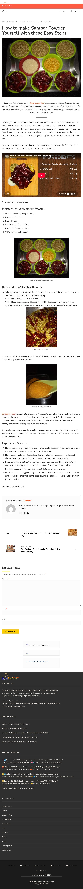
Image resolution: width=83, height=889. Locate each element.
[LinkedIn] (79, 11)
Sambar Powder (9, 414)
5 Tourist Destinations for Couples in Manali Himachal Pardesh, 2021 (25, 733)
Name (4, 609)
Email (4, 619)
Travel (4, 841)
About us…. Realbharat (42, 769)
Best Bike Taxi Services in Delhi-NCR (14, 728)
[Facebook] (60, 11)
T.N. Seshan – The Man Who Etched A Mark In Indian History (40, 549)
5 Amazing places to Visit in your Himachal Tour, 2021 (20, 737)
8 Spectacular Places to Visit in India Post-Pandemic (19, 742)
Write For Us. (6, 850)
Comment (5, 579)
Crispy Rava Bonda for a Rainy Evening (21, 788)
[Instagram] (67, 11)
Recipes (49, 21)
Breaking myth (7, 806)
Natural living (6, 824)
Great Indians (6, 819)
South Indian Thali (36, 103)
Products (5, 832)
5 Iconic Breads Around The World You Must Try (40, 533)
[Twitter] (63, 11)
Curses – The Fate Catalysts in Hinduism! (15, 724)
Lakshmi (14, 21)
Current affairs (7, 815)
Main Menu (8, 6)
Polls (3, 828)
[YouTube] (75, 11)
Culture (4, 811)
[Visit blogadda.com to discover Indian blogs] (41, 653)
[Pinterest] (71, 11)
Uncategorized (7, 846)
